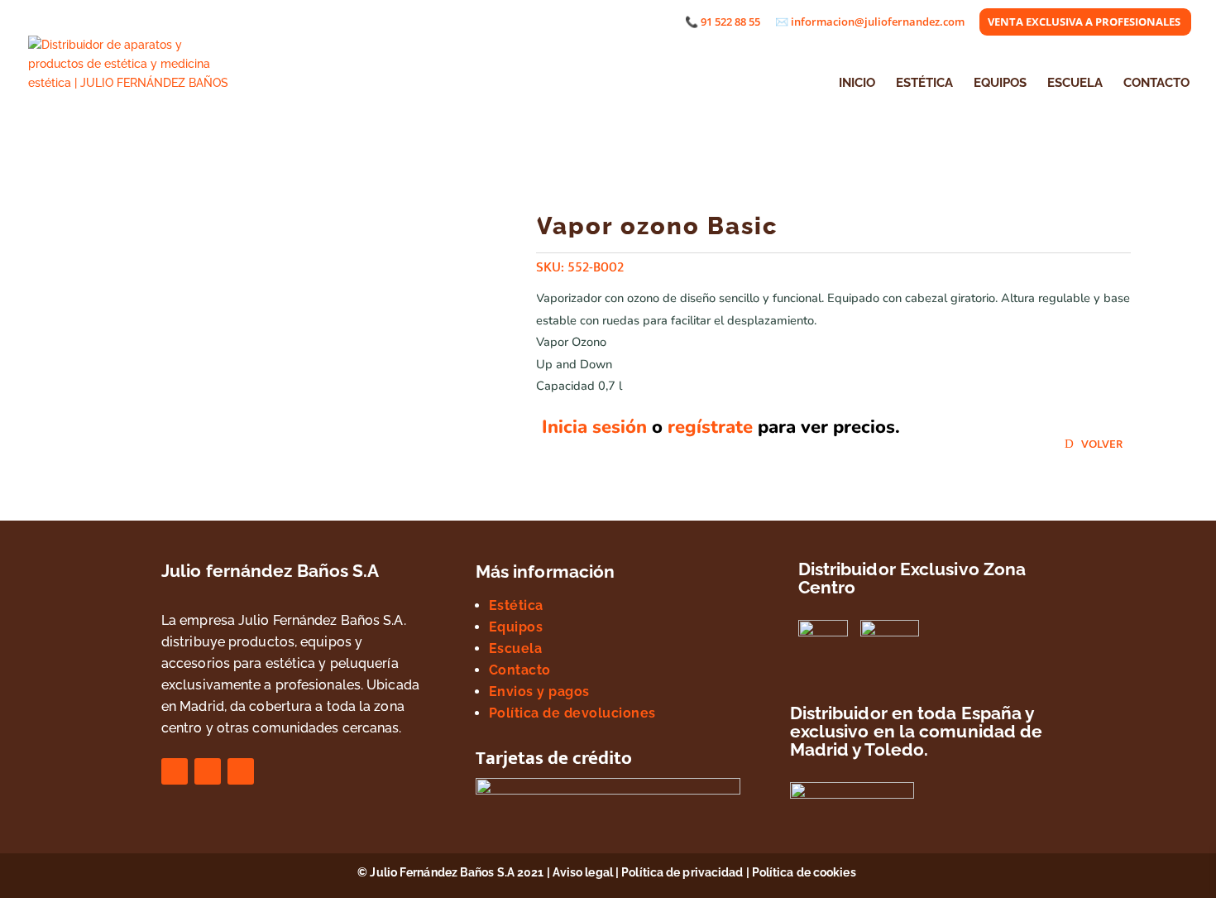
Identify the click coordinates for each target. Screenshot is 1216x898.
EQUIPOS (1000, 83)
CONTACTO (1156, 83)
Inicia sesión (594, 427)
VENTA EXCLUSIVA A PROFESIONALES (1084, 23)
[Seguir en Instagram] (207, 771)
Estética (516, 605)
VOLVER (1102, 444)
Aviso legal (583, 872)
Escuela (516, 648)
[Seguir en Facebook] (174, 771)
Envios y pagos (539, 691)
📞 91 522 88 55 (722, 23)
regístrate (710, 427)
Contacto (520, 670)
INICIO (857, 83)
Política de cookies (805, 872)
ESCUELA (1075, 83)
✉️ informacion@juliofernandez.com (870, 23)
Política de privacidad (682, 872)
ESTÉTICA (924, 83)
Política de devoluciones (572, 713)
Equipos (516, 627)
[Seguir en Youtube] (240, 771)
